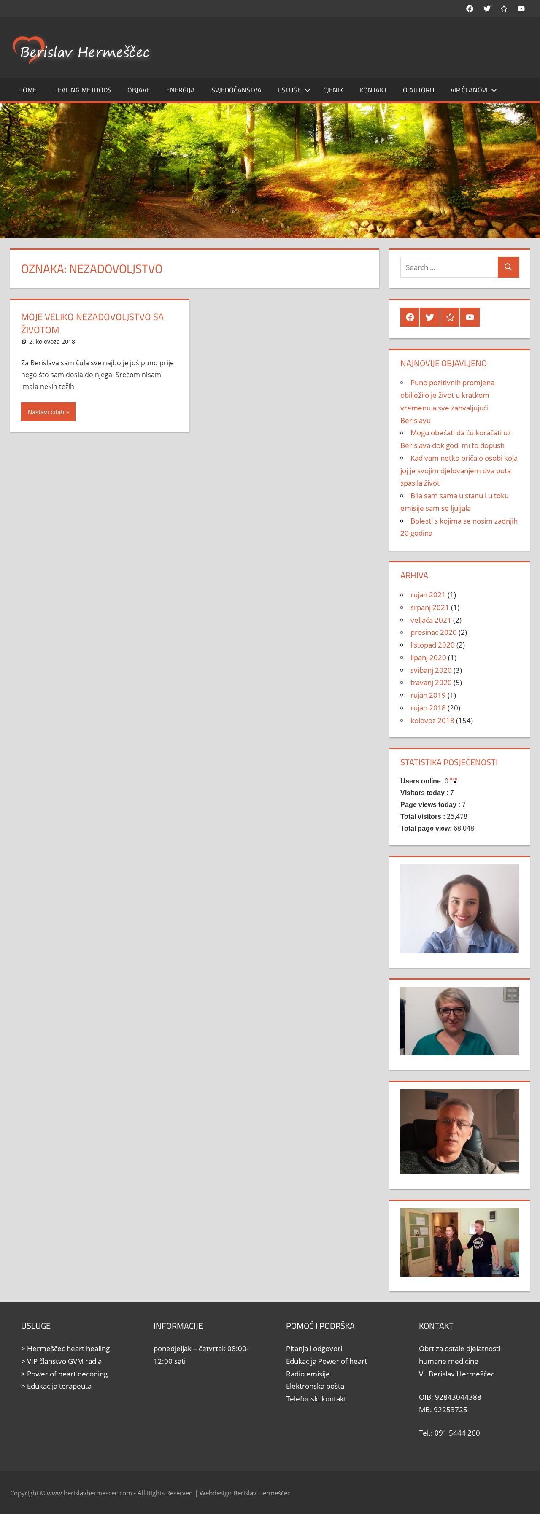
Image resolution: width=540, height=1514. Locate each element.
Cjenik (333, 90)
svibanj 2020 (431, 670)
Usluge (289, 90)
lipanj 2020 (428, 657)
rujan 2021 (428, 594)
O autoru (418, 90)
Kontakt (373, 90)
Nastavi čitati (46, 412)
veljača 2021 (430, 620)
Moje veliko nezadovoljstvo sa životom (92, 323)
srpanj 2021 (429, 607)
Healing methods (82, 90)
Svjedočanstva (236, 90)
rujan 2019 (428, 695)
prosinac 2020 (433, 632)
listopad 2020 (432, 645)
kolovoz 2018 (432, 720)
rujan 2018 (428, 707)
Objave (138, 90)
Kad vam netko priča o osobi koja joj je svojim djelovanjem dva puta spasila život (459, 470)
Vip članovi (469, 90)
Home (27, 90)
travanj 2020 (431, 682)
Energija (180, 90)
